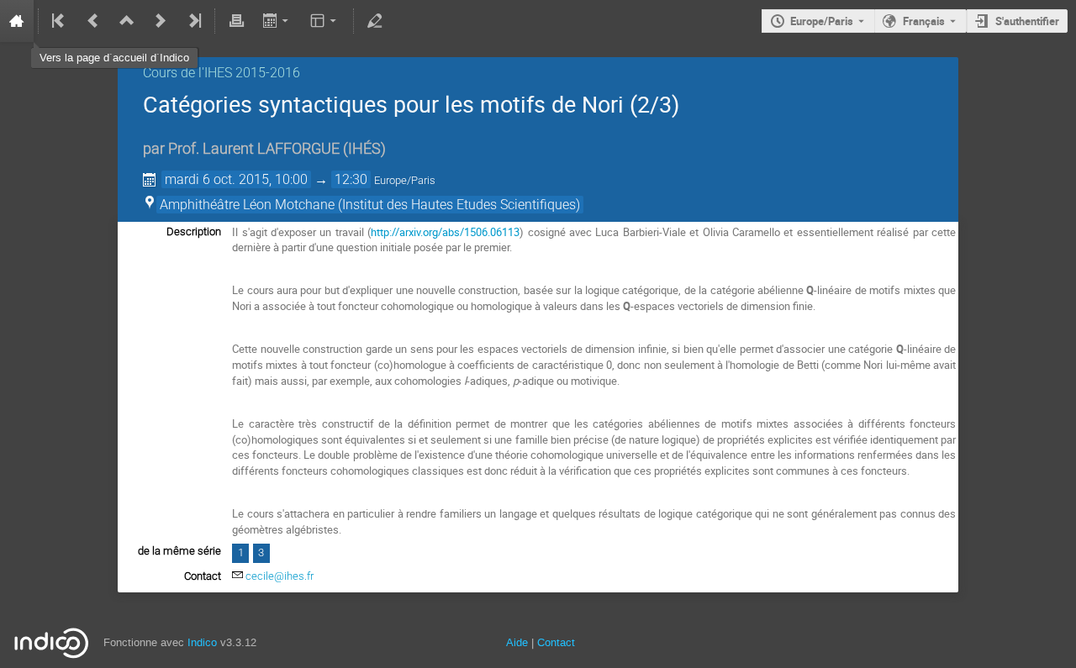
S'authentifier (1027, 21)
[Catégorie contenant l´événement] (127, 21)
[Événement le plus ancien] (59, 21)
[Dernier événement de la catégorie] (193, 21)
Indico (202, 642)
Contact (556, 642)
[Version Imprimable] (236, 21)
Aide (517, 642)
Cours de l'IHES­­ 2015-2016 (221, 73)
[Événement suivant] (160, 21)
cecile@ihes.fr (279, 576)
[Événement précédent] (93, 21)
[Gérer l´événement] (375, 21)
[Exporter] (277, 21)
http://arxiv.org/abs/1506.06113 (445, 231)
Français (924, 21)
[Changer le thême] (325, 21)
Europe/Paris (821, 21)
